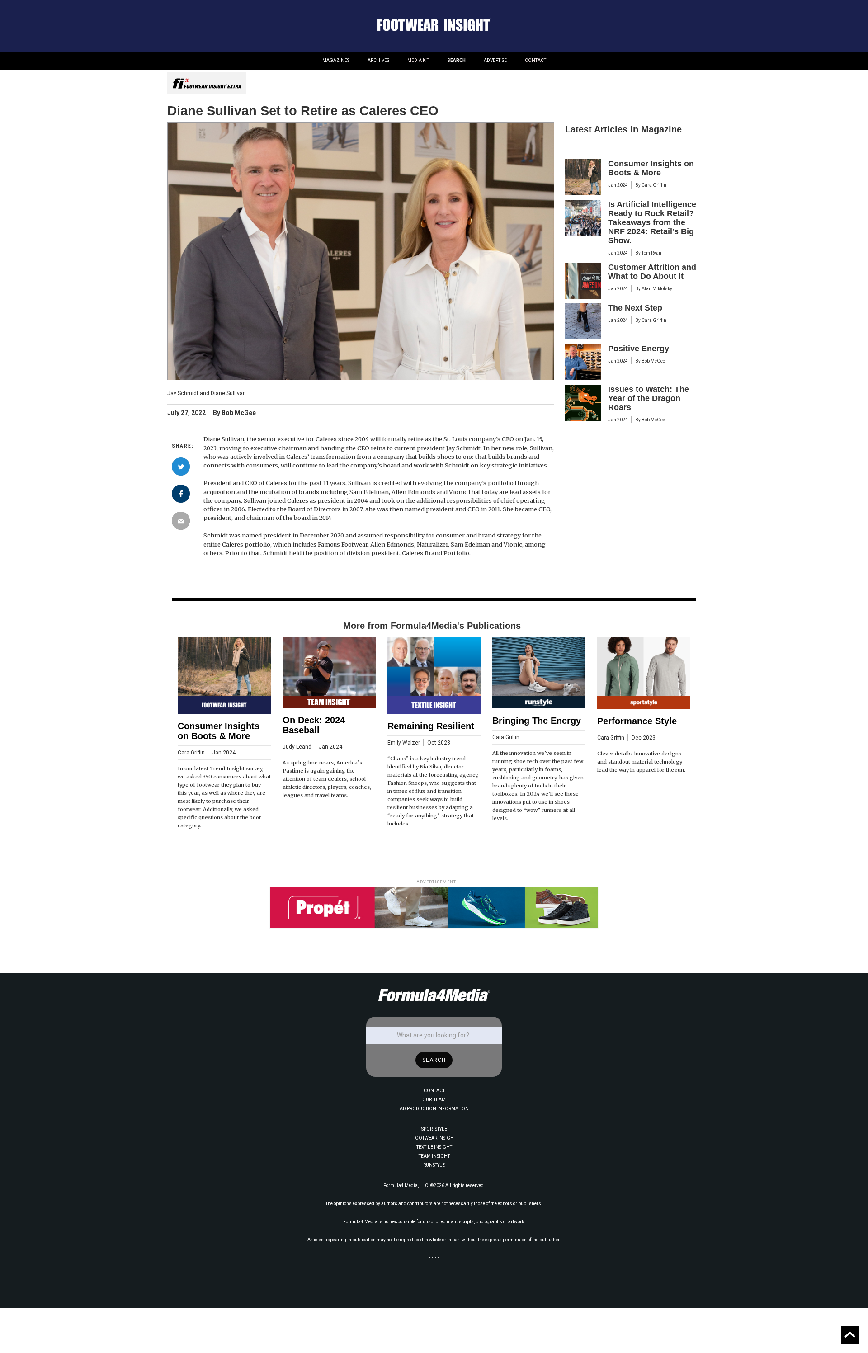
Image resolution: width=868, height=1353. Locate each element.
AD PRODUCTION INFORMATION (434, 1108)
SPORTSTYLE (434, 1129)
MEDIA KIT (418, 60)
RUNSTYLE (434, 1165)
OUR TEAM (434, 1099)
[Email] (181, 521)
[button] (336, 61)
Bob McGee (239, 413)
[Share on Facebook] (181, 494)
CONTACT (535, 60)
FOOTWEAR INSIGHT (434, 1138)
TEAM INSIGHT (434, 1156)
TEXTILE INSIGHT (434, 1147)
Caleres (326, 439)
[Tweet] (181, 466)
